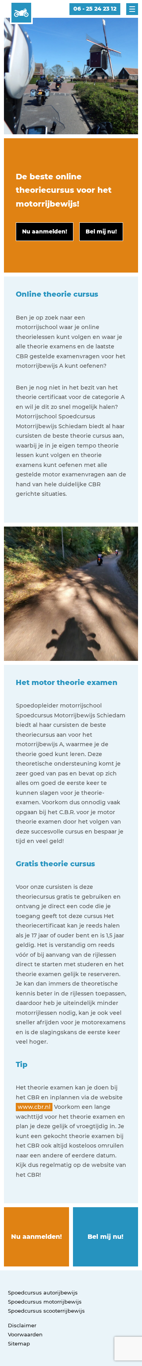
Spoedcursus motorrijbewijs (45, 1301)
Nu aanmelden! (36, 1236)
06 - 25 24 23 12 (94, 8)
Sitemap (19, 1343)
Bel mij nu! (105, 1236)
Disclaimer (22, 1325)
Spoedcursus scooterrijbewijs (46, 1311)
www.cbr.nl (34, 1106)
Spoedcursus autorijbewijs (43, 1292)
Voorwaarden (25, 1334)
